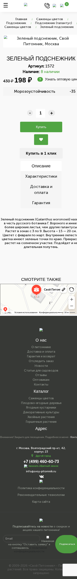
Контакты (41, 384)
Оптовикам (41, 380)
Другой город (43, 456)
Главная (21, 19)
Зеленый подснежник (57, 27)
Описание (41, 166)
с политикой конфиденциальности (30, 549)
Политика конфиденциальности (41, 488)
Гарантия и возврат (41, 356)
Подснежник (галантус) (53, 23)
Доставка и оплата (41, 189)
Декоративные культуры (41, 412)
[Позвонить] (47, 5)
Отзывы (41, 375)
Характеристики (41, 176)
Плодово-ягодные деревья (41, 403)
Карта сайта (41, 502)
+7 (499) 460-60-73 (41, 461)
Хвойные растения (41, 417)
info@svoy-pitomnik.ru (41, 471)
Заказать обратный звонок (43, 465)
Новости (41, 366)
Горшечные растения (41, 422)
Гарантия (41, 202)
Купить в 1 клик (41, 153)
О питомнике (41, 347)
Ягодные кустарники (41, 407)
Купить (41, 127)
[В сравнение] (41, 139)
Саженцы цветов (49, 19)
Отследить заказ (41, 361)
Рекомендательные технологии (41, 495)
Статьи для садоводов (41, 370)
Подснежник (16, 23)
